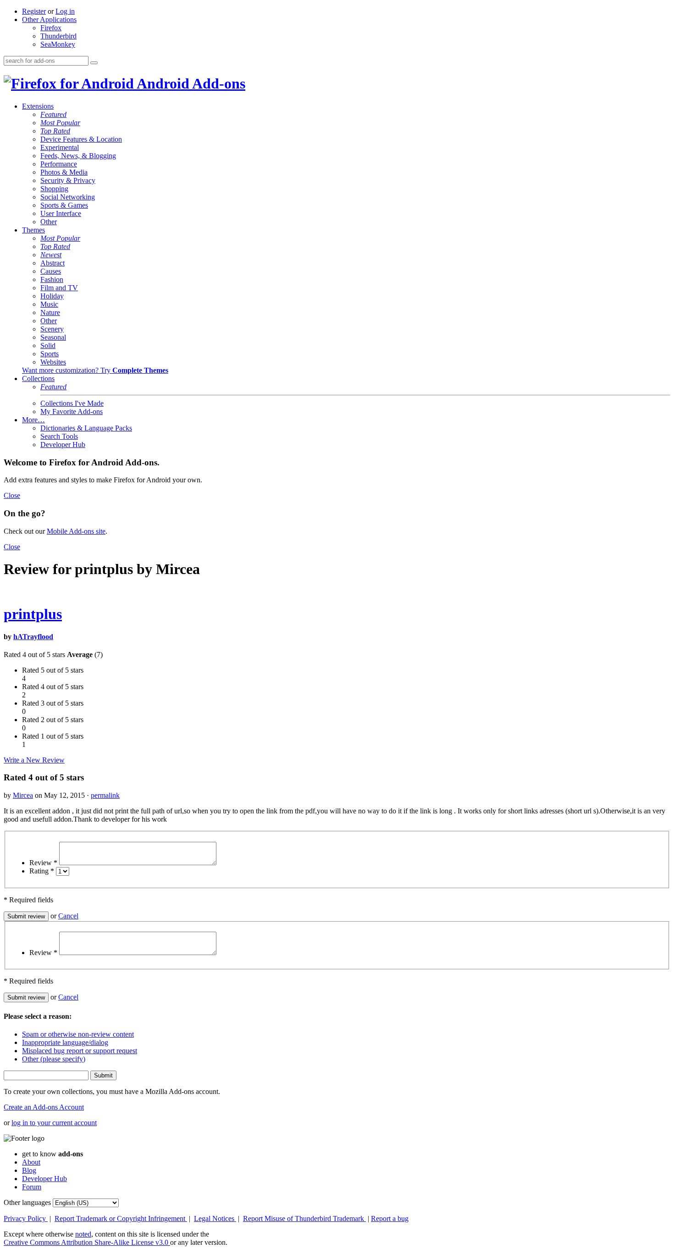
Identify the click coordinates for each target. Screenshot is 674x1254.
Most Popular (60, 123)
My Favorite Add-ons (71, 411)
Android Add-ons (189, 83)
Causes (50, 271)
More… (33, 420)
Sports (49, 354)
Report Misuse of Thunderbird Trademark (304, 1218)
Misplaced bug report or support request (79, 1051)
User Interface (60, 213)
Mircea (23, 795)
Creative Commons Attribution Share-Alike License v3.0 (87, 1242)
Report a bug (390, 1218)
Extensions (38, 106)
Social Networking (67, 197)
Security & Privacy (67, 180)
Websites (53, 362)
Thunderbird (58, 36)
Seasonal (53, 337)
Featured (53, 114)
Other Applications (49, 19)
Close (12, 495)
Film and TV (59, 288)
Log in (65, 11)
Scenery (52, 329)
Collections (38, 378)
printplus (33, 614)
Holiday (52, 296)
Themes (33, 230)
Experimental (59, 147)
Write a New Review (34, 760)
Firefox (50, 28)
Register (34, 11)
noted (83, 1234)
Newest (50, 255)
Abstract (52, 263)
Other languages (27, 1202)
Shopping (54, 189)
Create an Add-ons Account (44, 1107)
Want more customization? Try (95, 370)
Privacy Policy (26, 1218)
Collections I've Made (72, 403)
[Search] (94, 62)
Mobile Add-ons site (76, 531)
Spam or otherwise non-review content (78, 1034)
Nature (50, 312)
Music (49, 304)
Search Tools (59, 436)
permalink (105, 795)
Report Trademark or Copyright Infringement (121, 1218)
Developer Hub (62, 444)
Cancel (68, 916)
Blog (29, 1170)
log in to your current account (54, 1123)
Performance (58, 164)
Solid (47, 345)
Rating (41, 871)
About (31, 1162)
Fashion (51, 279)
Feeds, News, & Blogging (78, 156)
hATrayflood (33, 637)
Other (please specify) (53, 1059)
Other (48, 222)
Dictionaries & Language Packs (86, 428)
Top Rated (55, 131)
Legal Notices (215, 1218)
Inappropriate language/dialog (65, 1042)
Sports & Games (64, 205)
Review (43, 863)
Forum (31, 1187)
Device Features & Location (81, 139)
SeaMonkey (57, 44)
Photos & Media (64, 172)
